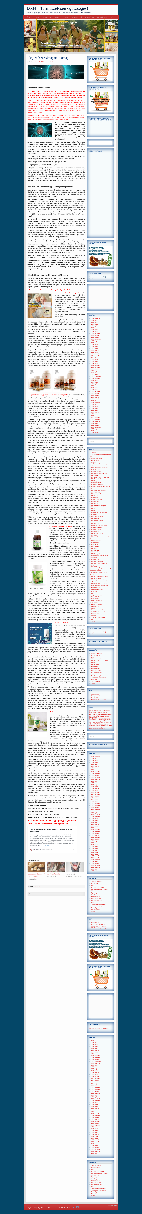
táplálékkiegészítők (101, 727)
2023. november (95, 367)
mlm (104, 721)
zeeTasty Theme (112, 1205)
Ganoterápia (37, 886)
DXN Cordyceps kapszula (98, 490)
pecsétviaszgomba (104, 724)
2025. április (94, 348)
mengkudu (101, 721)
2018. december (95, 399)
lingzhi (90, 721)
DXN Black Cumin (96, 479)
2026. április (94, 326)
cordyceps (96, 710)
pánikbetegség (92, 725)
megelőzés (95, 721)
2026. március (95, 327)
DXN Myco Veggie (96, 529)
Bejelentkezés (95, 694)
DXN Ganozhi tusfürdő (97, 507)
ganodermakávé (105, 714)
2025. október (95, 337)
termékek (109, 725)
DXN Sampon (95, 544)
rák (99, 725)
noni (94, 722)
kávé (107, 719)
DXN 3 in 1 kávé (95, 469)
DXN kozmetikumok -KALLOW (99, 661)
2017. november (95, 419)
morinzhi (108, 721)
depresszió (107, 710)
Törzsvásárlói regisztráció (98, 617)
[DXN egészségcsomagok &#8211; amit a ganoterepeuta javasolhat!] (56, 867)
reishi (97, 725)
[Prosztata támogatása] (75, 867)
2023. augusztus (95, 371)
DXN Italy (94, 514)
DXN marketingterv (96, 527)
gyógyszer (107, 716)
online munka (98, 722)
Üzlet (92, 619)
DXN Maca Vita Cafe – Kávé (99, 525)
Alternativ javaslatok (96, 653)
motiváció (90, 722)
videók (106, 727)
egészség (104, 712)
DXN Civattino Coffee (97, 484)
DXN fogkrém (95, 501)
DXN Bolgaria (95, 480)
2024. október (95, 357)
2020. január (94, 389)
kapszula (91, 719)
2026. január (94, 331)
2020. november (95, 378)
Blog (66, 17)
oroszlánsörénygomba (106, 722)
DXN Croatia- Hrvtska (97, 496)
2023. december (95, 365)
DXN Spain (94, 548)
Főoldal (28, 17)
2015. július (94, 430)
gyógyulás (93, 718)
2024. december (95, 354)
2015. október (95, 425)
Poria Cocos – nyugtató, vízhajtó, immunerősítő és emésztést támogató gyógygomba (36, 874)
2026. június (94, 322)
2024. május (94, 361)
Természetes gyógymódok (98, 677)
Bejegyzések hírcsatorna (98, 696)
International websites (97, 589)
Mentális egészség (96, 672)
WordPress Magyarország (98, 699)
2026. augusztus (95, 318)
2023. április (94, 374)
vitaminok (110, 727)
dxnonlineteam (51, 61)
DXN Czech (94, 497)
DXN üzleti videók (96, 578)
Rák (112, 17)
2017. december (95, 417)
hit (98, 718)
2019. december (95, 391)
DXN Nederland (95, 531)
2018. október (95, 400)
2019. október (95, 395)
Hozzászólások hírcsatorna (98, 698)
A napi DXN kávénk (96, 458)
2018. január (94, 416)
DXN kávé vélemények (97, 524)
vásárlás (90, 728)
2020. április (94, 384)
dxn (90, 712)
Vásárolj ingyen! (95, 681)
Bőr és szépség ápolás (97, 659)
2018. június (94, 406)
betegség (91, 710)
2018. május (94, 408)
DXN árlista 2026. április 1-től (99, 473)
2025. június (94, 344)
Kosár (93, 593)
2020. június (94, 380)
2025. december (95, 333)
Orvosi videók (95, 606)
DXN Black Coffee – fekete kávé (100, 477)
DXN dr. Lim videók (96, 499)
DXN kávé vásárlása (97, 522)
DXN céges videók (96, 482)
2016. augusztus (95, 421)
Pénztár (93, 608)
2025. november (95, 335)
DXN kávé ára (95, 518)
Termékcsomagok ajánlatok (98, 676)
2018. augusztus (95, 402)
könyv (110, 719)
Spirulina (93, 615)
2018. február (94, 414)
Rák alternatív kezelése (97, 610)
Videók (37, 17)
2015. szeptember (96, 427)
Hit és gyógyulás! (96, 670)
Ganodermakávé (76, 17)
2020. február (94, 387)
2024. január (94, 363)
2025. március (95, 350)
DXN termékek (46, 17)
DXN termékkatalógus (97, 561)
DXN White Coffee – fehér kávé (99, 583)
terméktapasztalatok (93, 727)
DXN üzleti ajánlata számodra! (99, 576)
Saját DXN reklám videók (98, 612)
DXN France (94, 503)
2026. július (94, 320)
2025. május (94, 346)
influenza (108, 718)
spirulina (103, 725)
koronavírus (96, 719)
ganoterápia (92, 716)
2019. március (95, 397)
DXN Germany (95, 509)
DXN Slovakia (95, 546)
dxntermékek (97, 712)
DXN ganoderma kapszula (98, 505)
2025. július (94, 343)
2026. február (94, 329)
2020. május (94, 382)
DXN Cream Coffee (96, 494)
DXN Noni (94, 535)
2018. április (94, 410)
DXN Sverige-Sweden (97, 553)
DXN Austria (94, 475)
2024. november (95, 356)
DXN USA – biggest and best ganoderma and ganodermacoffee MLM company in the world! (100, 568)
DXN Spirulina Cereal (97, 552)
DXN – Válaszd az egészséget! (99, 467)
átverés (103, 728)
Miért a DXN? (95, 597)
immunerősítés (102, 718)
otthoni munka (94, 724)
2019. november (95, 393)
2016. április (94, 423)
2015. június (94, 432)
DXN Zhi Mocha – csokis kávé (99, 585)
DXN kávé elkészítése (97, 520)
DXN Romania (95, 542)
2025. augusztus (95, 341)
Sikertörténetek (95, 613)
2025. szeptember (96, 339)
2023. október (95, 369)
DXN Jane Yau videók (97, 516)
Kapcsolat (58, 17)
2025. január (94, 352)
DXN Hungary (95, 510)
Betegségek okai (102, 17)
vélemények (95, 728)
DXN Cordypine (95, 492)
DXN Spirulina (95, 550)
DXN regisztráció (96, 540)
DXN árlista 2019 (96, 471)
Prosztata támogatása (72, 873)
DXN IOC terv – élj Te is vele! (99, 512)
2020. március (95, 386)
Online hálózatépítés (96, 604)
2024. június (94, 359)
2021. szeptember (96, 376)
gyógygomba (100, 716)
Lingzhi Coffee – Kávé (97, 595)
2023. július (94, 372)
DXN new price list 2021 (97, 533)
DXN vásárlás (89, 17)
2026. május (94, 324)
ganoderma (94, 714)
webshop (100, 728)
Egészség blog (95, 664)
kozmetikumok (103, 719)
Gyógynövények (95, 668)
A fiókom (93, 452)
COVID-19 (101, 710)
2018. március (95, 412)
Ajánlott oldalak (95, 460)
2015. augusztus (95, 429)
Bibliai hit (93, 462)
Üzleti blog (94, 679)
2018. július (94, 404)
